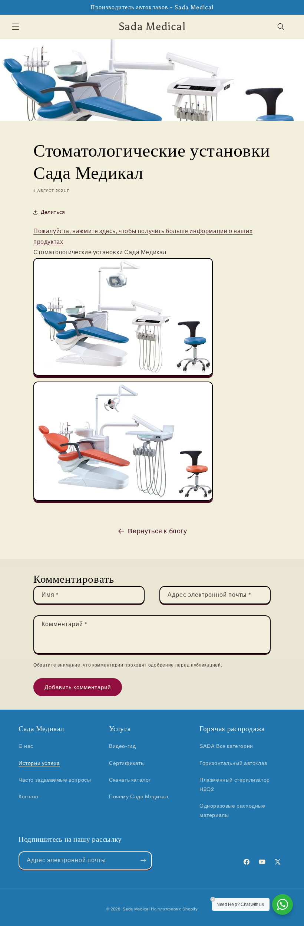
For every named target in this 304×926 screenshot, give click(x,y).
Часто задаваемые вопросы (55, 780)
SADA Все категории (226, 746)
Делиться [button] (53, 212)
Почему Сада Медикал (138, 796)
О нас (26, 746)
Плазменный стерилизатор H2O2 (234, 784)
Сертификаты (127, 763)
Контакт (29, 796)
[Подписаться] (143, 860)
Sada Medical (136, 909)
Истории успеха (39, 763)
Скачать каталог (130, 780)
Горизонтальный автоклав (233, 763)
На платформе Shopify (174, 909)
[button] (15, 27)
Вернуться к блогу (157, 531)
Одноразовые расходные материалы (232, 810)
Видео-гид (122, 746)
